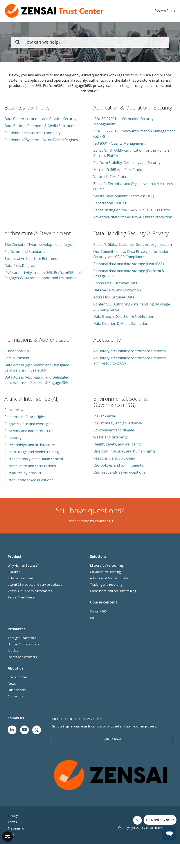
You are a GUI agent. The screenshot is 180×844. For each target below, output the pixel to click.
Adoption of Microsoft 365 (109, 578)
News (12, 683)
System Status (165, 10)
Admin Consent (16, 358)
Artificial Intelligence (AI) (31, 398)
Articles (13, 650)
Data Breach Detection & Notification (123, 316)
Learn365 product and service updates (35, 584)
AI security (13, 437)
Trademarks (16, 828)
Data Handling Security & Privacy (131, 233)
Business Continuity (27, 107)
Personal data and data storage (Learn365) (128, 263)
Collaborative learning (105, 572)
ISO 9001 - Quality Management (119, 143)
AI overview (13, 409)
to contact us (101, 521)
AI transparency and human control (33, 458)
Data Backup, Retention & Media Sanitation (40, 125)
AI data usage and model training (31, 451)
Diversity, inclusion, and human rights (124, 451)
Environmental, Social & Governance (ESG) (120, 402)
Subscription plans (20, 578)
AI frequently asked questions (28, 480)
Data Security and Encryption (117, 290)
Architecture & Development (37, 233)
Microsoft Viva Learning (107, 565)
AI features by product (22, 472)
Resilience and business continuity (32, 132)
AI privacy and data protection (29, 430)
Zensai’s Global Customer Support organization (132, 244)
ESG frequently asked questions (119, 472)
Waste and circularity (110, 437)
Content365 (98, 611)
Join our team (17, 677)
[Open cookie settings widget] (7, 836)
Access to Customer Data (113, 297)
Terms (12, 822)
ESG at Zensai (104, 416)
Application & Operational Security (132, 107)
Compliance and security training (113, 591)
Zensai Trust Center (22, 597)
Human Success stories (24, 644)
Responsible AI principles (25, 416)
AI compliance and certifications (30, 465)
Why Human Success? (23, 565)
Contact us (15, 696)
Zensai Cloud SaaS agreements (30, 591)
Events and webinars (22, 657)
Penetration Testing (110, 203)
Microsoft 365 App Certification (118, 169)
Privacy (13, 815)
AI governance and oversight (28, 423)
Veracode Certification (111, 176)
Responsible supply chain (114, 458)
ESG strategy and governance (117, 423)
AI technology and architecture (29, 444)
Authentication (16, 350)
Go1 (93, 618)
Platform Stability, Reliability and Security (126, 162)
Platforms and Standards (24, 251)
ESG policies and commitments (118, 465)
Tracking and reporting (106, 584)
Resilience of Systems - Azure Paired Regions (41, 139)
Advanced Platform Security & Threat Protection (132, 217)
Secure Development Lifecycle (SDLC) (123, 196)
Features (14, 572)
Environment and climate (113, 430)
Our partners (17, 690)
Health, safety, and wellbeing (117, 444)
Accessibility (107, 339)
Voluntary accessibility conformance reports (129, 350)
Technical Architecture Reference (31, 258)
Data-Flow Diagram (20, 265)
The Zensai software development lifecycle (39, 244)
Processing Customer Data (115, 283)
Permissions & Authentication (38, 339)
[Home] (54, 11)
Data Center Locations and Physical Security (40, 118)
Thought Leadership (22, 638)
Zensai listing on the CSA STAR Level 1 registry (131, 210)
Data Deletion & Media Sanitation (120, 323)
